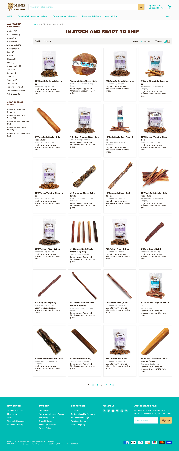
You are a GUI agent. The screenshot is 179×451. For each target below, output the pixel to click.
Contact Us (44, 410)
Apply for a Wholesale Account (52, 414)
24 (141, 41)
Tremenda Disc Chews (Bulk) (83, 81)
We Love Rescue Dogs (80, 417)
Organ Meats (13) (14, 66)
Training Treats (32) (15, 87)
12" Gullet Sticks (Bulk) (116, 303)
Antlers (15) (12, 31)
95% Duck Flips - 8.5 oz (116, 358)
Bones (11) (11, 38)
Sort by (38, 41)
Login (168, 16)
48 (149, 41)
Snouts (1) (11, 73)
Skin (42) (11, 69)
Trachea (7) (12, 83)
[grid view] (165, 41)
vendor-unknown (147, 308)
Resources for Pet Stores (65, 16)
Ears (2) (10, 52)
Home (35, 24)
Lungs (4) (11, 62)
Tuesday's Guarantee (79, 421)
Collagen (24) (13, 49)
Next (112, 385)
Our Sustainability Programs (83, 414)
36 (145, 41)
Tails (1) (10, 76)
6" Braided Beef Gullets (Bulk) (49, 358)
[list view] (168, 41)
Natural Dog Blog (78, 425)
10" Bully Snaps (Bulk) (45, 303)
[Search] (141, 7)
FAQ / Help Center (46, 417)
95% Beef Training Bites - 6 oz (84, 137)
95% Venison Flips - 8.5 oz (47, 249)
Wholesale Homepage (16, 421)
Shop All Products (15, 410)
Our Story (75, 410)
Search (10, 417)
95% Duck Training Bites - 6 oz (120, 81)
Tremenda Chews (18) (16, 90)
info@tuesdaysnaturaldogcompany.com (34, 444)
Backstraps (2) (13, 35)
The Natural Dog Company (44, 87)
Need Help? (110, 16)
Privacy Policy (45, 428)
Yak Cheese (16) (13, 94)
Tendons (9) (12, 80)
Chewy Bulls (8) (14, 45)
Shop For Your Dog (15, 425)
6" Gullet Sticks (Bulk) (80, 358)
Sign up (166, 420)
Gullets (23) (12, 56)
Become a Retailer (90, 16)
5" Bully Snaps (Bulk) (151, 249)
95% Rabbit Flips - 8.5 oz (117, 249)
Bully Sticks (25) (14, 42)
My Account (12, 414)
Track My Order (45, 421)
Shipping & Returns (47, 425)
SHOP (10, 16)
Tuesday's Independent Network (33, 16)
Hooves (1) (11, 59)
